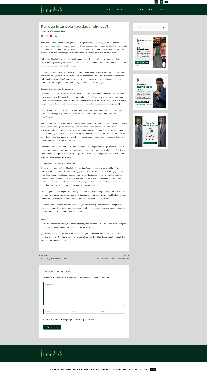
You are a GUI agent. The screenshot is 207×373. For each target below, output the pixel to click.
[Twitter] (47, 35)
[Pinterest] (51, 35)
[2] (51, 117)
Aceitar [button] (153, 369)
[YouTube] (166, 2)
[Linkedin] (56, 35)
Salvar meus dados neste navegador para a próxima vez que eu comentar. (70, 320)
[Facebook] (156, 2)
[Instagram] (161, 2)
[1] (119, 104)
